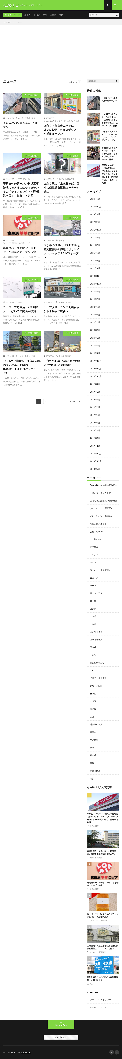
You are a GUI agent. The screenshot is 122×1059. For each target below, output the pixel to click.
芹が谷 (93, 755)
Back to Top (61, 1025)
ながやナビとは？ (98, 1007)
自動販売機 (69, 179)
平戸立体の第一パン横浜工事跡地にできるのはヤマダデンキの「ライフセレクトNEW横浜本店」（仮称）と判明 (21, 189)
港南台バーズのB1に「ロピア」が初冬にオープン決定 (20, 250)
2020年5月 (95, 322)
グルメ (93, 562)
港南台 (15, 243)
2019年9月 (95, 384)
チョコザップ (60, 121)
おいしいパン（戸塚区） (101, 508)
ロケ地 (93, 601)
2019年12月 (95, 361)
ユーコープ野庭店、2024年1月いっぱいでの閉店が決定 (21, 309)
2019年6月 (95, 407)
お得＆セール (96, 531)
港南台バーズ (24, 243)
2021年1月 (95, 268)
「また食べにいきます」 (101, 493)
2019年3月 (95, 430)
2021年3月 (95, 260)
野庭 (20, 302)
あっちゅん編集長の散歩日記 (103, 500)
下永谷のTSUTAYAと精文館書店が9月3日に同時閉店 (62, 362)
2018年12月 (95, 453)
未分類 (93, 701)
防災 (92, 778)
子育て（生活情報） (99, 678)
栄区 (92, 716)
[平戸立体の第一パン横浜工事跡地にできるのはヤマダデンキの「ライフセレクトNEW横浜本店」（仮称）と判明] (93, 170)
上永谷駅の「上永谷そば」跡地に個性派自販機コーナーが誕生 (61, 187)
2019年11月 (95, 368)
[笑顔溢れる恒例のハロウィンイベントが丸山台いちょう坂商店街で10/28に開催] (93, 153)
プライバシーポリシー (100, 999)
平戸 (20, 179)
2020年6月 (95, 314)
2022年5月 (95, 222)
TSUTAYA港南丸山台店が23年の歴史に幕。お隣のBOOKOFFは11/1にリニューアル (22, 366)
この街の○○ (95, 539)
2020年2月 (95, 345)
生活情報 (94, 740)
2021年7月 (95, 253)
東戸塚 (93, 709)
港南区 (68, 356)
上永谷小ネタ (96, 632)
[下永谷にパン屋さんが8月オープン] (93, 103)
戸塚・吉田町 (96, 686)
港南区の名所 (96, 724)
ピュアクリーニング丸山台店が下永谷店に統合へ (61, 309)
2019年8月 (95, 392)
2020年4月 (95, 330)
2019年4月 (95, 422)
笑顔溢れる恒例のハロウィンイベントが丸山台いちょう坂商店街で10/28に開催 (109, 154)
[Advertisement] (61, 47)
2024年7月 (95, 199)
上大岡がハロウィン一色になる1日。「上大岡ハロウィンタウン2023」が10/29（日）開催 (110, 120)
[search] (117, 15)
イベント (94, 554)
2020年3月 (95, 337)
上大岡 (53, 15)
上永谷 (27, 15)
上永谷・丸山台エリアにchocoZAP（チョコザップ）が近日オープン (61, 129)
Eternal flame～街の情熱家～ (103, 485)
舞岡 (61, 15)
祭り (92, 747)
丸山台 (76, 121)
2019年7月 (95, 399)
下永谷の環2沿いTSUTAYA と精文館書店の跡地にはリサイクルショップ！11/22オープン (62, 251)
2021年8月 (95, 245)
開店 (33, 118)
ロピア (8, 243)
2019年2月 (95, 438)
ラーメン (94, 585)
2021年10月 (95, 229)
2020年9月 (95, 291)
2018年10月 (95, 461)
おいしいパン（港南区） (101, 516)
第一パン (31, 179)
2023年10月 (95, 206)
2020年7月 (95, 307)
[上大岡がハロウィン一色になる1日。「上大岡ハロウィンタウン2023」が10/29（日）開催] (93, 119)
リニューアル (96, 593)
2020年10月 (95, 283)
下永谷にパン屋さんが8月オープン (21, 125)
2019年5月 (95, 415)
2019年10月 (95, 376)
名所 (92, 670)
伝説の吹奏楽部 (97, 662)
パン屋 (21, 118)
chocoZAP (50, 121)
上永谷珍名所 (96, 639)
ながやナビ (26, 1052)
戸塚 (45, 15)
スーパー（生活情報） (100, 570)
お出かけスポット (98, 523)
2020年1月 (95, 353)
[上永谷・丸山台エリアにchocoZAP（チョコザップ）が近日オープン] (93, 137)
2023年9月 (95, 214)
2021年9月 (95, 237)
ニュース (94, 577)
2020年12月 (95, 276)
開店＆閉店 (33, 95)
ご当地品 (94, 547)
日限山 (93, 693)
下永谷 (37, 15)
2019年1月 (95, 446)
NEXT (72, 401)
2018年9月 (95, 469)
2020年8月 (95, 299)
